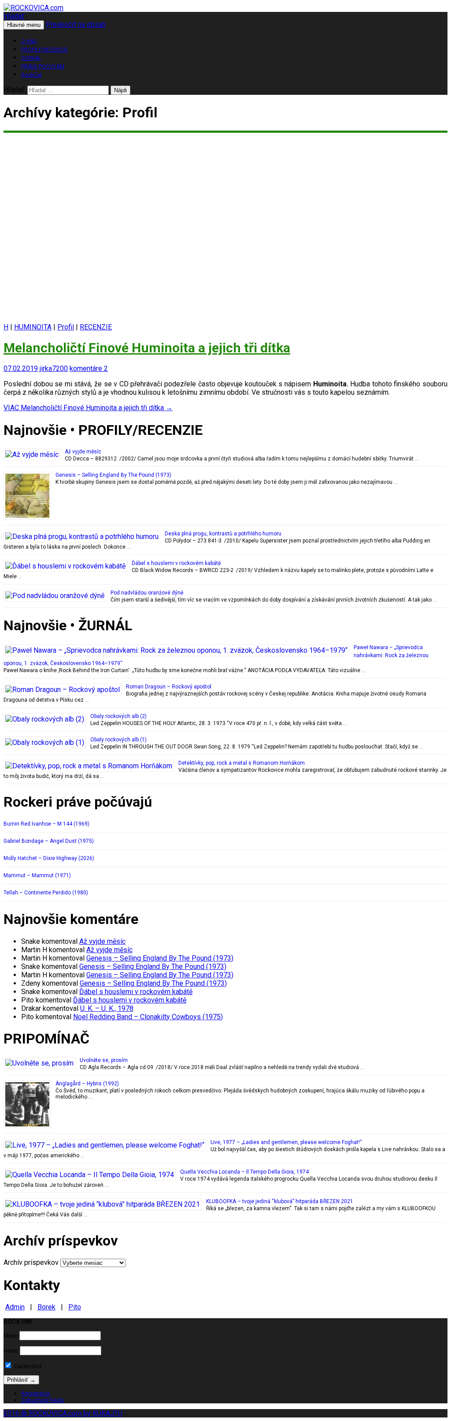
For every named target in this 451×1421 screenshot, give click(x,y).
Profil (65, 327)
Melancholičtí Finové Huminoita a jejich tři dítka (147, 347)
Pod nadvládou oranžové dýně (147, 593)
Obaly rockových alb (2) (118, 716)
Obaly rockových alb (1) (118, 740)
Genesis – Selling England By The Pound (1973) (113, 475)
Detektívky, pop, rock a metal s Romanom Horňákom (241, 763)
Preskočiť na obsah (76, 24)
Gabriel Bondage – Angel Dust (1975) (49, 841)
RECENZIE (96, 327)
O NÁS (29, 41)
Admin (15, 1307)
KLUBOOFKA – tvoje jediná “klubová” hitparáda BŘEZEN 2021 (279, 1201)
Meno (11, 1335)
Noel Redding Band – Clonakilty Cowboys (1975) (148, 1017)
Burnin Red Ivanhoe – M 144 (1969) (46, 824)
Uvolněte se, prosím (104, 1060)
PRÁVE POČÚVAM (42, 67)
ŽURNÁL (31, 58)
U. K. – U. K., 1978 (106, 1008)
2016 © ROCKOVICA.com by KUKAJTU (63, 1413)
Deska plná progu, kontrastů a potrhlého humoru (223, 534)
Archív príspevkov (31, 1262)
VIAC (88, 408)
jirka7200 (54, 368)
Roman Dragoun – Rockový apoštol (168, 687)
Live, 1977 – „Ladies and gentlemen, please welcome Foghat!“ (286, 1142)
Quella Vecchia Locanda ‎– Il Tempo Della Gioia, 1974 (244, 1172)
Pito (74, 1307)
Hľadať (14, 16)
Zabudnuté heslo (42, 1400)
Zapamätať (27, 1366)
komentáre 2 (89, 368)
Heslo (11, 1350)
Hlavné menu (24, 25)
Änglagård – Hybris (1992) (87, 1084)
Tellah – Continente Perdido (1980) (46, 893)
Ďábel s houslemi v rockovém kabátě (176, 563)
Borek (46, 1307)
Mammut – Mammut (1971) (37, 875)
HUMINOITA (33, 327)
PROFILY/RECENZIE (44, 50)
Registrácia (35, 1393)
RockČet (31, 75)
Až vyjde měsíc (83, 452)
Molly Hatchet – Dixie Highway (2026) (49, 858)
